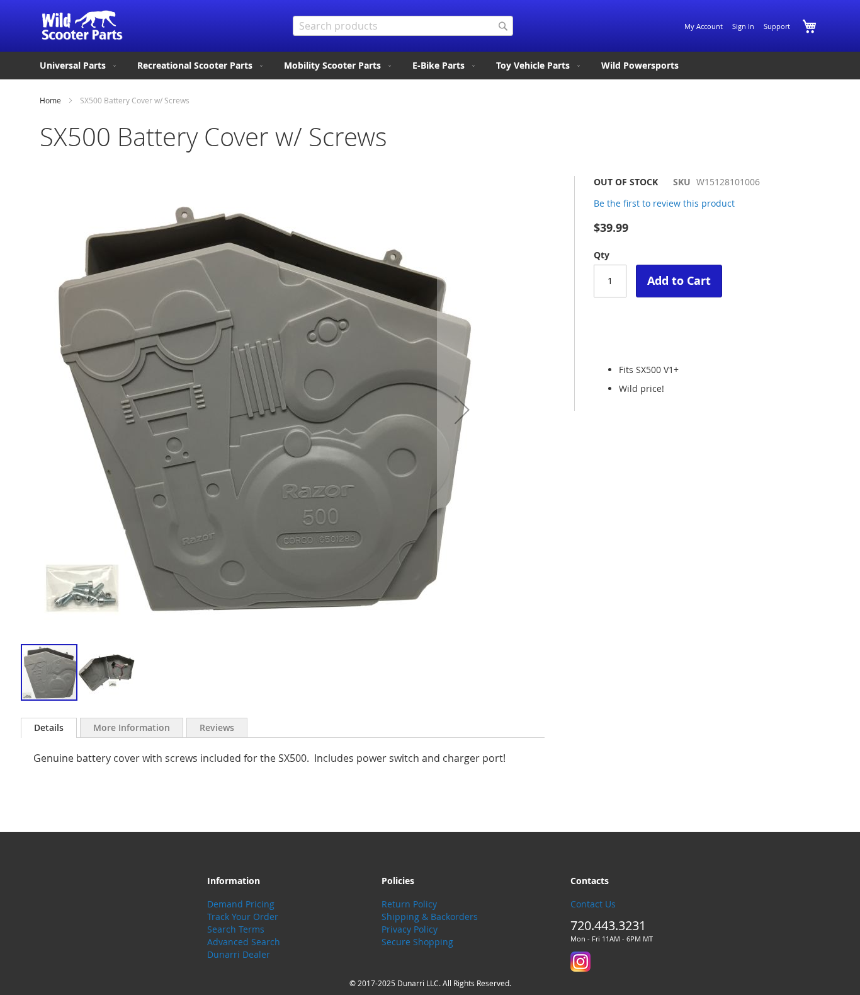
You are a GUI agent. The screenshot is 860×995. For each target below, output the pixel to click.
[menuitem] (79, 65)
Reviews (217, 727)
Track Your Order (242, 917)
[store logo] (82, 25)
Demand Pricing (240, 904)
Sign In (743, 26)
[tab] (49, 728)
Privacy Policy (410, 929)
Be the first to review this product (664, 203)
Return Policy (409, 904)
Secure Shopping (417, 942)
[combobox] (403, 26)
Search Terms (235, 929)
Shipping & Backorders (430, 917)
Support (777, 26)
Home (50, 100)
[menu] (430, 65)
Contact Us (593, 904)
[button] (462, 409)
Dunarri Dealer (238, 954)
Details (49, 727)
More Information (131, 727)
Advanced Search (243, 942)
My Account (703, 26)
